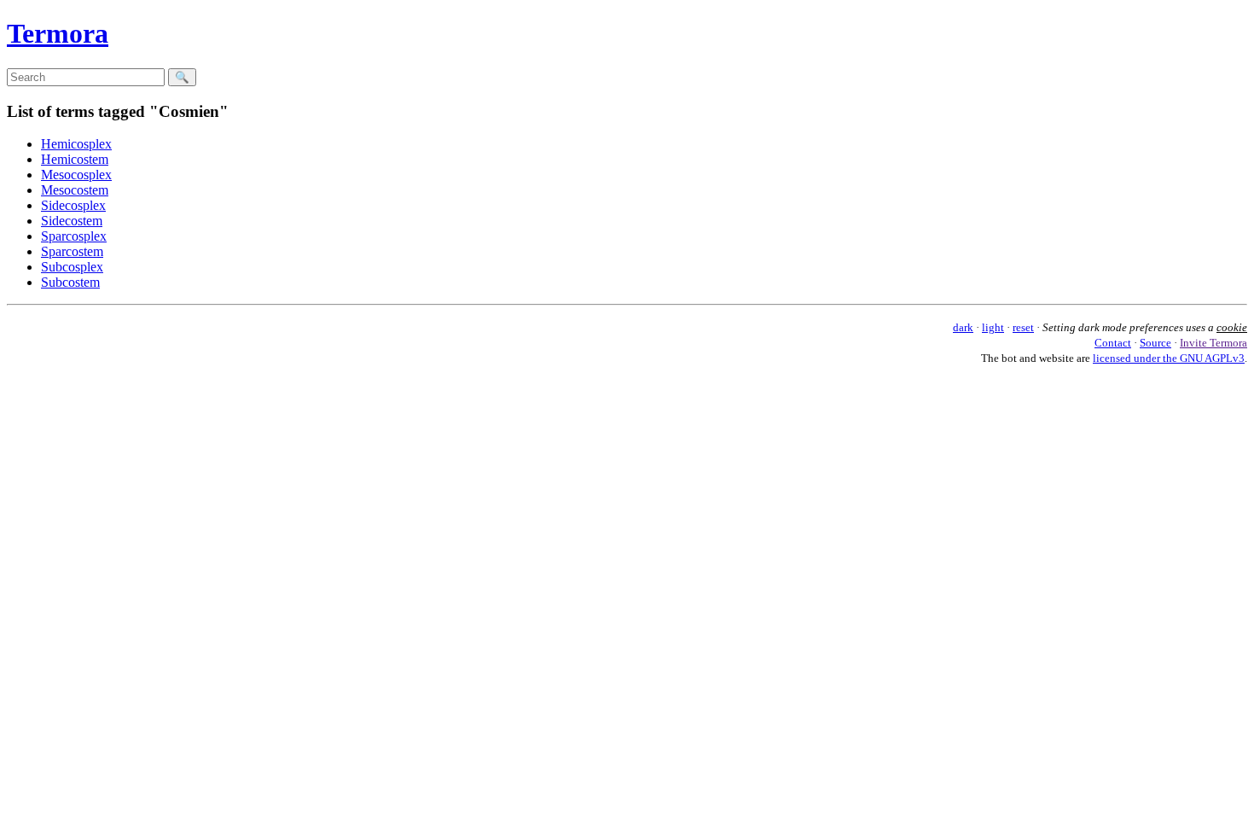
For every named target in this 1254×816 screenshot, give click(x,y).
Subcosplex (72, 266)
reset (1023, 327)
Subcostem (70, 282)
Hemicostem (74, 159)
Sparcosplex (74, 236)
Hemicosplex (76, 144)
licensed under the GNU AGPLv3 (1169, 358)
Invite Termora (1213, 342)
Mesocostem (74, 190)
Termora (57, 33)
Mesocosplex (76, 174)
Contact (1112, 342)
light (993, 327)
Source (1155, 342)
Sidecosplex (73, 205)
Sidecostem (71, 220)
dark (963, 327)
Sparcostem (72, 251)
